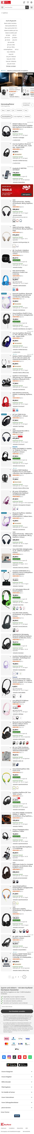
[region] (17, 86)
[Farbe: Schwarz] (14, 630)
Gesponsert (29, 73)
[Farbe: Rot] (17, 289)
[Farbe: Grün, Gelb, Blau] (14, 788)
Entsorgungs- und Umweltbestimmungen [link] (10, 1131)
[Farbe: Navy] (17, 882)
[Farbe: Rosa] (17, 221)
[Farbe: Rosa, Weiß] (20, 608)
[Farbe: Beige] (14, 246)
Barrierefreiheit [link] (26, 1131)
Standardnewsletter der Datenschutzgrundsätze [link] (18, 1017)
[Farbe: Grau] (14, 221)
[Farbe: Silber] (14, 696)
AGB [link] (27, 1128)
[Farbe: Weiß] (24, 608)
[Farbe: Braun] (14, 882)
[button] (3, 110)
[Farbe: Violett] (17, 246)
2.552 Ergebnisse (5, 106)
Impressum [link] (3, 1128)
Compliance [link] (11, 1128)
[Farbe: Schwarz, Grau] (20, 696)
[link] (24, 2)
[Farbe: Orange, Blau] (17, 788)
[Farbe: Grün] (14, 608)
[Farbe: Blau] (20, 221)
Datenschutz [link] (20, 1128)
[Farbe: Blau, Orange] (14, 903)
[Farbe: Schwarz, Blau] (17, 696)
